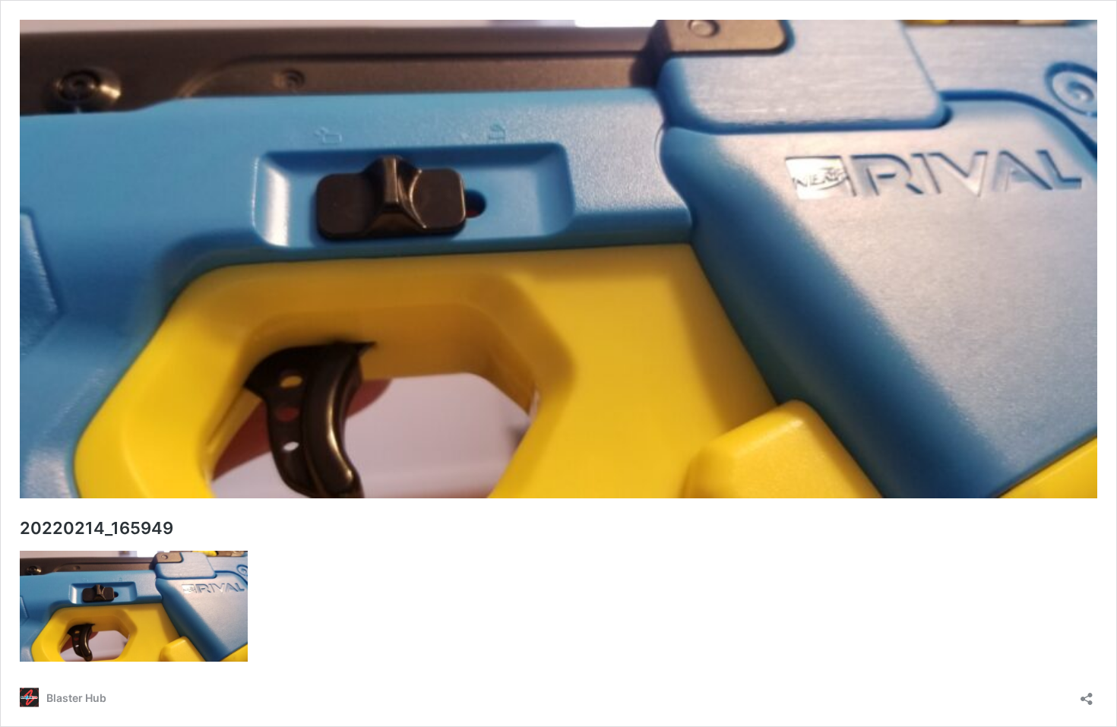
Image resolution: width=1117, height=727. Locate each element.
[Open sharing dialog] (1086, 694)
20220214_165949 (96, 528)
